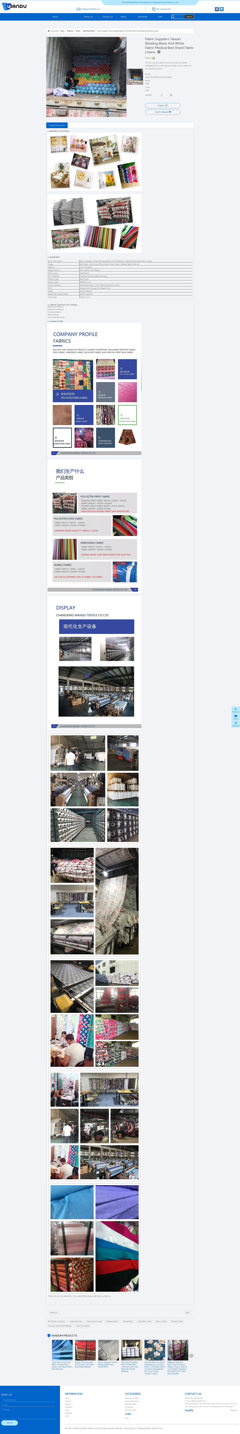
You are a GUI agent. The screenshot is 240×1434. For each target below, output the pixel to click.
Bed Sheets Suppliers (56, 1321)
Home (67, 1398)
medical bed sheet (94, 1321)
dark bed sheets (82, 1326)
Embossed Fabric (130, 1410)
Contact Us (68, 1407)
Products (68, 1401)
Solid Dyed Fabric (131, 1404)
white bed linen (76, 1321)
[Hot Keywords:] (192, 22)
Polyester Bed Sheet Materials (60, 1326)
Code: (147, 87)
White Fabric (129, 1407)
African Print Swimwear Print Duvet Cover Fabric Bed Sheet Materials (84, 1364)
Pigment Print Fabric (132, 1401)
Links (67, 1416)
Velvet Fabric (128, 1321)
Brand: (147, 81)
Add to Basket (161, 112)
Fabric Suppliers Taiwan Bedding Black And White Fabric (107, 1364)
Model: (148, 74)
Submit (9, 1423)
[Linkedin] (222, 9)
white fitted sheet (144, 1321)
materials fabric (112, 1321)
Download (68, 1413)
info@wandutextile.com (90, 9)
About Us (68, 1404)
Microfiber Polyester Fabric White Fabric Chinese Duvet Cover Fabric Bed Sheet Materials (129, 1366)
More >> (234, 1410)
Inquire (161, 105)
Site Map (119, 1428)
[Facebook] (217, 9)
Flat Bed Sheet (177, 1321)
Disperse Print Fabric (132, 1398)
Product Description (57, 125)
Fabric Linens (161, 1321)
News (67, 1410)
